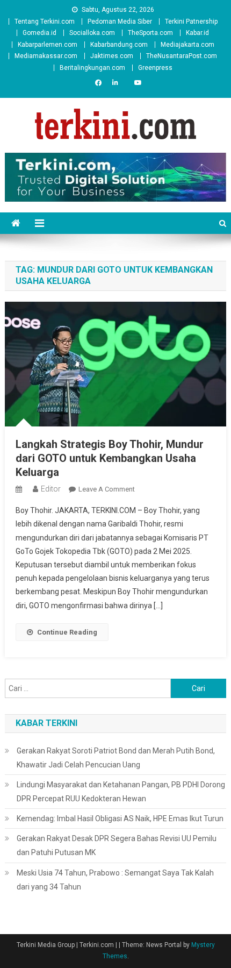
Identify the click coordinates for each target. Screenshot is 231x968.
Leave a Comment (106, 489)
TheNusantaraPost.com (181, 56)
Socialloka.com (92, 33)
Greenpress (155, 68)
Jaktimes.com (111, 56)
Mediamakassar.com (46, 56)
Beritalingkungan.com (92, 68)
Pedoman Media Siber (120, 21)
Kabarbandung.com (119, 44)
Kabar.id (197, 33)
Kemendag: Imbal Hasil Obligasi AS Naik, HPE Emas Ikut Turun (120, 818)
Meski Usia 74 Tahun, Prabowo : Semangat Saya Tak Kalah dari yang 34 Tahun (115, 880)
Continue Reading (67, 632)
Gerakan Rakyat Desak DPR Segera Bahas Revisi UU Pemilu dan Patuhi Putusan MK (116, 845)
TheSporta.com (150, 33)
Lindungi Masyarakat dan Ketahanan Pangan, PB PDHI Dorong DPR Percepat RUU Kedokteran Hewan (121, 791)
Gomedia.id (39, 33)
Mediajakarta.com (187, 44)
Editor (51, 489)
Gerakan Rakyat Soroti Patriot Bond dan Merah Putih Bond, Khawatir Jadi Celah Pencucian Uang (116, 757)
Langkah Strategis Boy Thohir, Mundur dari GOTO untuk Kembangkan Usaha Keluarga (110, 458)
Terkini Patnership (191, 21)
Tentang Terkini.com (45, 21)
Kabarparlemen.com (47, 44)
